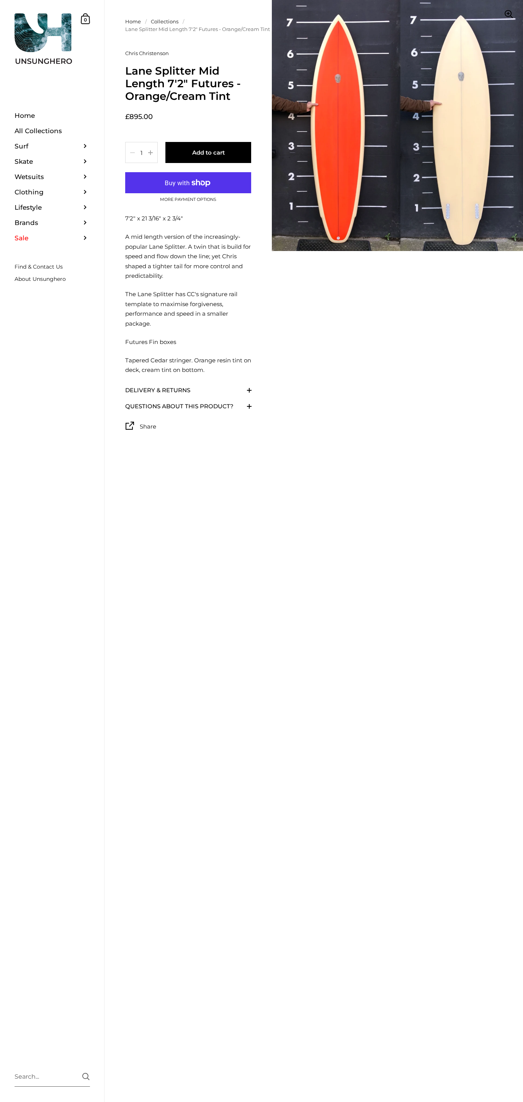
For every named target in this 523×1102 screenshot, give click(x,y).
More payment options (188, 199)
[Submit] (86, 1077)
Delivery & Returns (157, 390)
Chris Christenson (147, 53)
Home (133, 21)
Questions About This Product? (179, 406)
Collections (164, 21)
